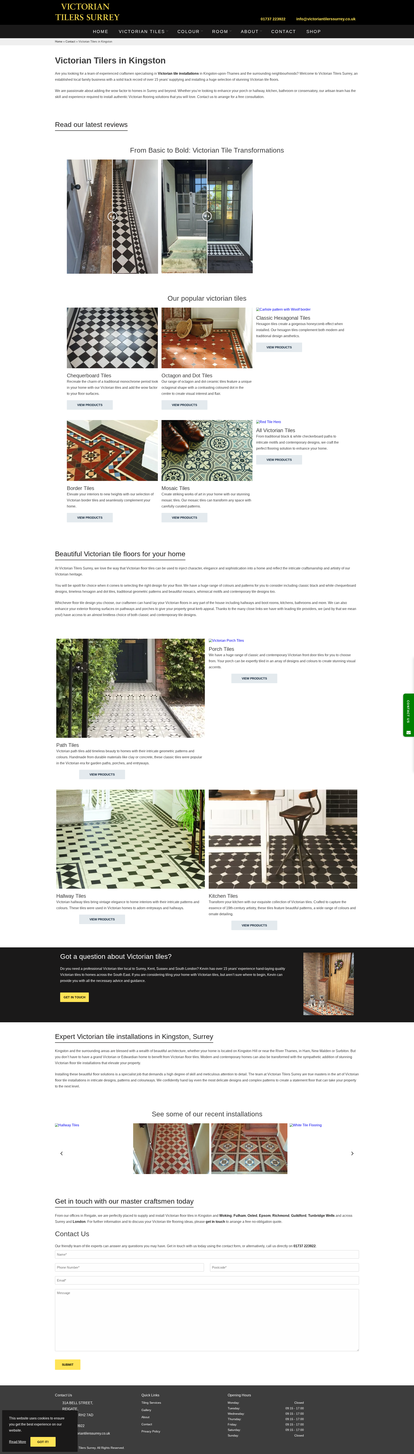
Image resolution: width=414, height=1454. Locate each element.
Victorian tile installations (178, 73)
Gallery (146, 1410)
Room (220, 31)
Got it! (43, 1442)
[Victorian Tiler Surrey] (87, 19)
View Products (89, 405)
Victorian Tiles (142, 31)
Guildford (298, 1215)
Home (100, 31)
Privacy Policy (150, 1431)
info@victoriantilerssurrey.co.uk (86, 1433)
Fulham (240, 1215)
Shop (313, 31)
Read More (17, 1442)
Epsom (265, 1215)
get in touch (215, 1221)
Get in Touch (74, 997)
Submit (68, 1364)
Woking (225, 1215)
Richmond (280, 1215)
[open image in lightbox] (112, 367)
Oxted (252, 1215)
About (250, 31)
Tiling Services (151, 1402)
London (79, 1221)
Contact (283, 31)
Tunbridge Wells (321, 1215)
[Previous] (62, 1153)
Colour (188, 31)
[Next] (352, 1153)
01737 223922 (304, 1246)
